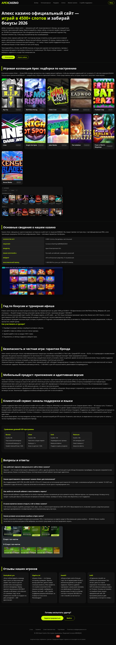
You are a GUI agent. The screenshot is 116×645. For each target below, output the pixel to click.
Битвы (36, 3)
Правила (38, 629)
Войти (69, 618)
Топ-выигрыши (46, 3)
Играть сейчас (22, 57)
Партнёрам (61, 629)
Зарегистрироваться (52, 618)
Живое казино (72, 3)
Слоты (63, 3)
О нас (31, 629)
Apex (10, 2)
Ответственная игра (49, 629)
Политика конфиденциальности (76, 629)
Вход (111, 3)
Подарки (56, 3)
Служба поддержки (86, 3)
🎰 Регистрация (8, 57)
